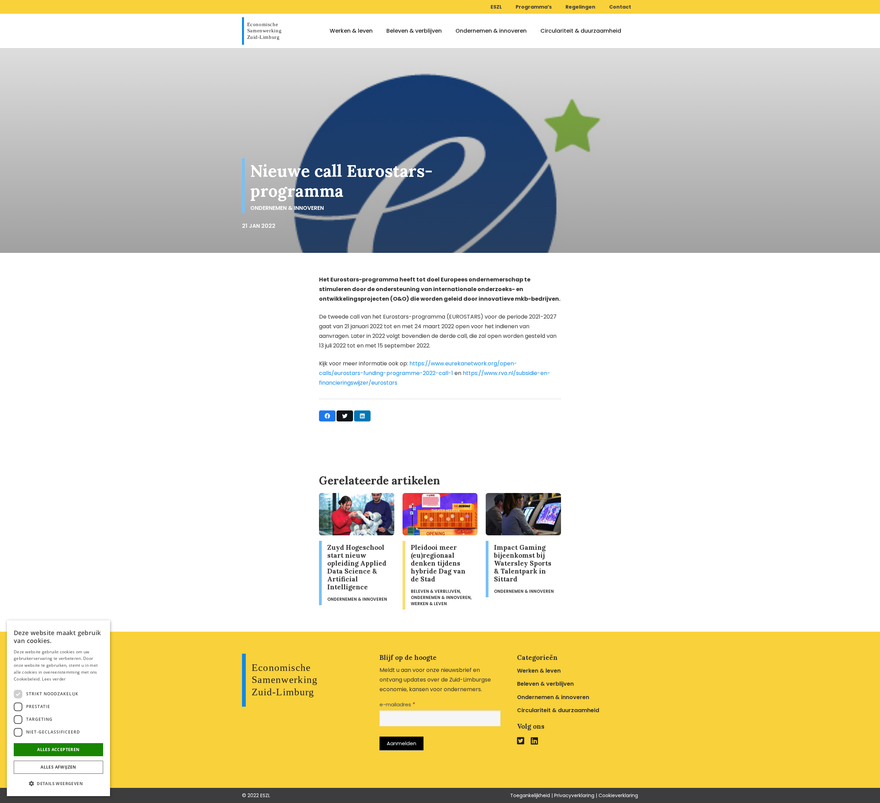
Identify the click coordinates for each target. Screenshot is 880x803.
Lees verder (54, 679)
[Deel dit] (327, 415)
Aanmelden (401, 743)
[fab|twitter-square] (520, 740)
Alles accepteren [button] (58, 749)
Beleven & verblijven (545, 684)
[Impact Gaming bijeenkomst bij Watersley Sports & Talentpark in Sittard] (523, 551)
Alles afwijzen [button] (58, 767)
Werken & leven (539, 671)
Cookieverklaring (618, 795)
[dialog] (58, 708)
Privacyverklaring (574, 795)
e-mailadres (397, 704)
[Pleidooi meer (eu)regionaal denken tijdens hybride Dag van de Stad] (440, 551)
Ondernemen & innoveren (287, 208)
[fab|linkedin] (534, 740)
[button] (58, 783)
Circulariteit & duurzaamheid (558, 710)
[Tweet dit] (345, 415)
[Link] (263, 31)
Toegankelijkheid (530, 795)
